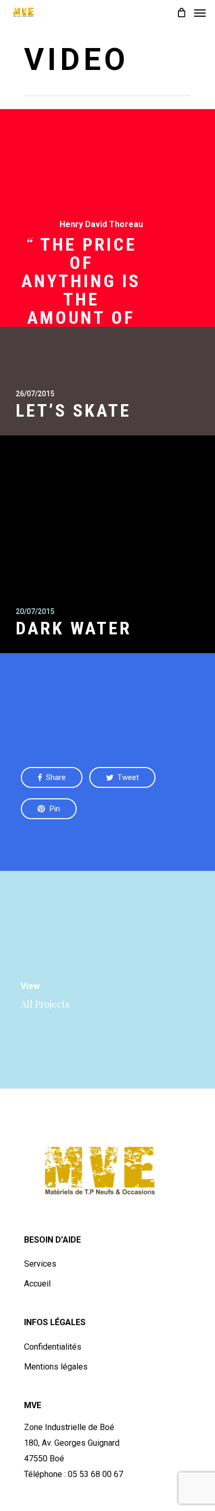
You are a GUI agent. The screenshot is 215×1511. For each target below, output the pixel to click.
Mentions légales (56, 1367)
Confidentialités (52, 1347)
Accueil (37, 1284)
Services (40, 1264)
